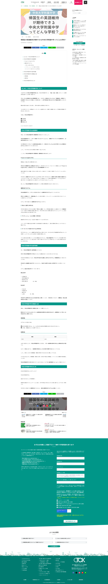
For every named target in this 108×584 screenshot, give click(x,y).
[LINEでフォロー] (50, 406)
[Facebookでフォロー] (37, 406)
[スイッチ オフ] (85, 2)
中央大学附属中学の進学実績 (30, 71)
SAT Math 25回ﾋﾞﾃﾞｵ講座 (44, 571)
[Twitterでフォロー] (76, 573)
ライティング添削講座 (60, 561)
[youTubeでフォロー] (82, 573)
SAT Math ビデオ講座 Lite (45, 573)
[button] (60, 47)
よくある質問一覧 (54, 546)
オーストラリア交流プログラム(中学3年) (33, 68)
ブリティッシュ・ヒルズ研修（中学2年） (33, 67)
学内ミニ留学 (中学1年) (30, 65)
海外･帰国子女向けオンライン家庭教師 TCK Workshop (56, 582)
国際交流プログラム (28, 63)
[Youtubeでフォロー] (47, 406)
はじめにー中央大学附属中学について (32, 56)
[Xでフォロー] (41, 406)
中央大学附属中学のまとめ (29, 80)
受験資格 (26, 76)
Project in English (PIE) (30, 61)
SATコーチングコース (44, 575)
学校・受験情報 (28, 36)
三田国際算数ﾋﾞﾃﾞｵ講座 (44, 561)
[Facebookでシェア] (36, 47)
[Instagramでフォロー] (44, 406)
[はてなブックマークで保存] (44, 47)
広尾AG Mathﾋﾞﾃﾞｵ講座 (44, 560)
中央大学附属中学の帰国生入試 (30, 74)
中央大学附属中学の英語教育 (30, 59)
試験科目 (26, 78)
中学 (22, 36)
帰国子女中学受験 (36, 36)
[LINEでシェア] (52, 47)
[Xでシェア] (27, 47)
